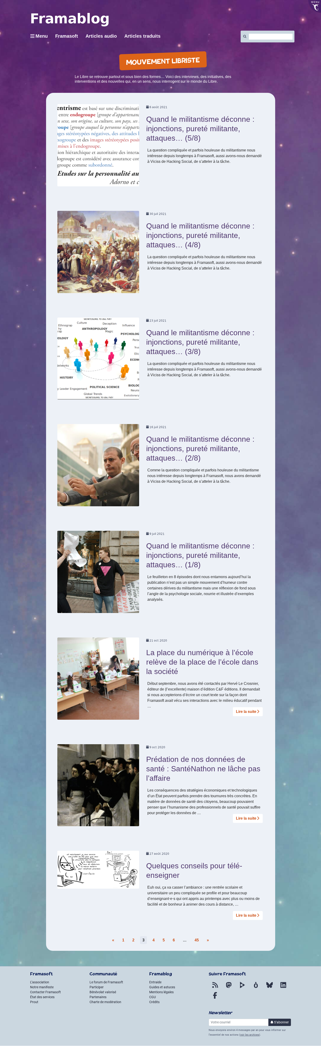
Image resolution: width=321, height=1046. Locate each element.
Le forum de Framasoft (106, 982)
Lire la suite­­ (246, 712)
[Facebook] (215, 998)
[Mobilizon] (256, 988)
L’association (39, 982)
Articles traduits (142, 36)
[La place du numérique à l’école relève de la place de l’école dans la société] (98, 680)
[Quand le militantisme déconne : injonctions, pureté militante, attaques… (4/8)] (98, 253)
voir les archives (249, 1034)
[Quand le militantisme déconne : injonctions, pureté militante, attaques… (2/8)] (98, 467)
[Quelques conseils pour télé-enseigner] (98, 871)
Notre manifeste (42, 987)
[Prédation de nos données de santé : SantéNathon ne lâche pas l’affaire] (98, 787)
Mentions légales (161, 992)
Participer (97, 987)
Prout (34, 1002)
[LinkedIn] (283, 988)
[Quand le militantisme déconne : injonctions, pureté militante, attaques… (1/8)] (98, 574)
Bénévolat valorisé (103, 992)
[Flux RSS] (215, 988)
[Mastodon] (228, 988)
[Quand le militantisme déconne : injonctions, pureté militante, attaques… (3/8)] (98, 360)
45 (197, 940)
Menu (41, 36)
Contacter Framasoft (45, 992)
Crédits (154, 1002)
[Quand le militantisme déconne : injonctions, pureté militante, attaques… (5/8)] (98, 147)
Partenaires (98, 997)
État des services (42, 997)
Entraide (155, 982)
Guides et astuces (162, 987)
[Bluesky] (269, 988)
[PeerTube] (242, 988)
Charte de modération (105, 1002)
